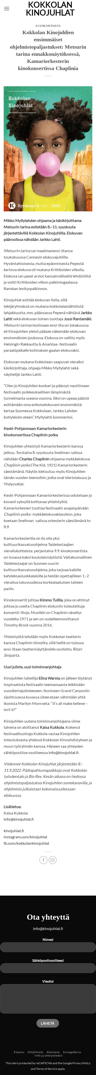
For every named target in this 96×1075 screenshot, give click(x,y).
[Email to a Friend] (52, 860)
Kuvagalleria (72, 1052)
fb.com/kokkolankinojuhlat (26, 843)
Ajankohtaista (48, 25)
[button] (7, 8)
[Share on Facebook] (43, 860)
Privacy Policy (81, 1063)
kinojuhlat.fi (14, 830)
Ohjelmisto (35, 1052)
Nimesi (48, 939)
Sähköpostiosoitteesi (48, 960)
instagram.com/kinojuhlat (25, 836)
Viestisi (48, 981)
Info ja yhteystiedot (48, 1055)
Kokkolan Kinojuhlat (50, 8)
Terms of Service (46, 1068)
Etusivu (19, 1052)
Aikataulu (53, 1052)
